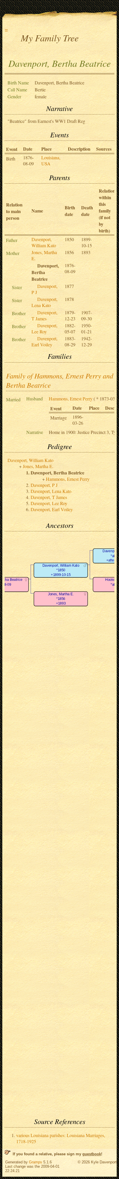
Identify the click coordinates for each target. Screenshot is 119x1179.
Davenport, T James (44, 315)
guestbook (91, 1154)
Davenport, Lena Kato (44, 302)
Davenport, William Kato (43, 242)
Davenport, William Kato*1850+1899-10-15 (60, 570)
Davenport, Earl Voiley (44, 341)
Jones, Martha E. (38, 466)
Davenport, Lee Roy (44, 328)
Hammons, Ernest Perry (70, 399)
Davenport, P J (44, 485)
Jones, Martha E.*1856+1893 (61, 598)
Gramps (35, 1162)
